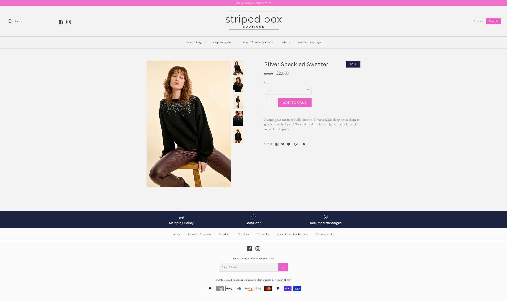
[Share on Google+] (296, 144)
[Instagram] (68, 22)
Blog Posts (243, 234)
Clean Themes (263, 279)
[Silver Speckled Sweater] (189, 124)
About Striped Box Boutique (292, 234)
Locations (224, 234)
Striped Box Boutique (234, 279)
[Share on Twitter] (282, 144)
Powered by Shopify (282, 279)
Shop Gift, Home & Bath (258, 42)
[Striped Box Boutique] (253, 12)
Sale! (286, 42)
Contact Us (263, 234)
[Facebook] (61, 22)
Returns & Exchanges (310, 42)
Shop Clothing (195, 42)
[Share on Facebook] (276, 144)
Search (176, 234)
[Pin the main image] (288, 144)
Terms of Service (325, 234)
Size (266, 83)
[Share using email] (303, 144)
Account (478, 21)
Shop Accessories (224, 42)
